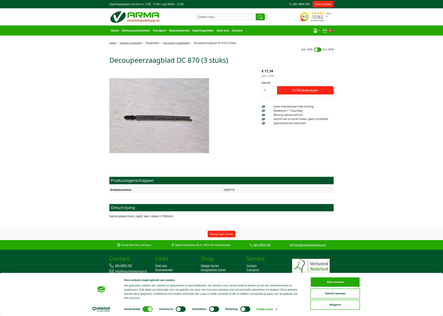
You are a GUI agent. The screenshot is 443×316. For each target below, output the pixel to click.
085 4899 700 (262, 245)
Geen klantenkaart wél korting (294, 106)
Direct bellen (323, 4)
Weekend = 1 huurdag (288, 110)
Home (115, 30)
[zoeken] (260, 16)
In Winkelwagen (305, 90)
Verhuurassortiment (136, 30)
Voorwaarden (164, 270)
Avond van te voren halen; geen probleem (301, 119)
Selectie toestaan (335, 293)
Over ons (223, 30)
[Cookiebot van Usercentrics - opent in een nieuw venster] (101, 309)
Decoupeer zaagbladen (176, 43)
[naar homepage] (135, 16)
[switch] (181, 309)
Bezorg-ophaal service (288, 115)
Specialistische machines (290, 123)
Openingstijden (203, 30)
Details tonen (265, 309)
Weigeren (335, 304)
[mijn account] (316, 30)
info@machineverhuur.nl (310, 245)
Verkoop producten (131, 43)
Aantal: (266, 83)
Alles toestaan (335, 281)
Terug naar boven (221, 234)
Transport (159, 30)
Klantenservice (179, 30)
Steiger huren (210, 265)
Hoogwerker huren (213, 270)
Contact (237, 30)
